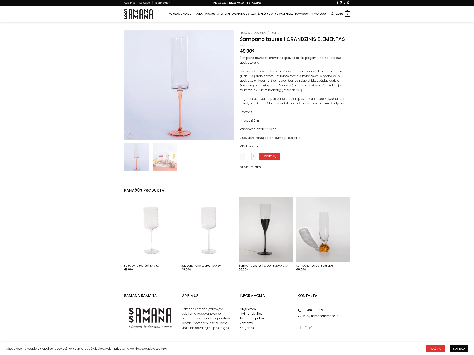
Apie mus (129, 2)
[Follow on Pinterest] (348, 2)
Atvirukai (223, 13)
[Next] (227, 85)
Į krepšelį (269, 156)
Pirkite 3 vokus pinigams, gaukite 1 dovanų (237, 2)
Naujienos (247, 328)
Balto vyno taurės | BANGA (141, 265)
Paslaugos (319, 13)
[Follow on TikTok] (344, 2)
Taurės (274, 33)
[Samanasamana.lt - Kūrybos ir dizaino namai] (138, 14)
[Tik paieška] (332, 13)
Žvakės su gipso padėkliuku (275, 13)
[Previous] (131, 85)
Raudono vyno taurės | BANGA (201, 265)
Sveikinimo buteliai (244, 13)
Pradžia (245, 33)
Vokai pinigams (206, 13)
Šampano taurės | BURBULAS (315, 265)
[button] (343, 14)
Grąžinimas (248, 309)
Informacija (161, 2)
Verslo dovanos (180, 13)
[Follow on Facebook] (337, 2)
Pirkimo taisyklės (251, 314)
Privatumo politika (252, 318)
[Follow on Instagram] (341, 2)
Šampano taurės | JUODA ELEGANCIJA (263, 265)
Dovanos (301, 13)
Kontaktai (145, 2)
